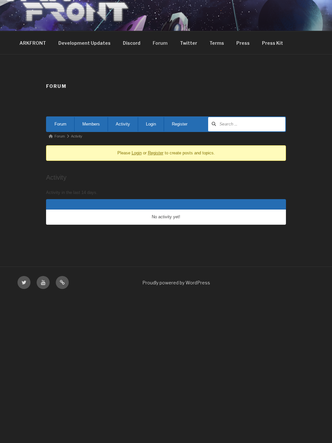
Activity (123, 124)
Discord (131, 43)
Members (91, 124)
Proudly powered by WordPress (176, 282)
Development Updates (84, 43)
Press (243, 43)
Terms (216, 43)
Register (179, 124)
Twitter (188, 43)
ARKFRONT (32, 43)
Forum (160, 43)
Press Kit (272, 43)
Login (151, 124)
